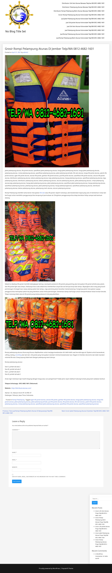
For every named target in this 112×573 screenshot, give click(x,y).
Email (14, 460)
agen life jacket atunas (38, 400)
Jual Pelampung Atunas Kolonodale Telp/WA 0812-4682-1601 (84, 30)
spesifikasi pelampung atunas (89, 404)
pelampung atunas (11, 404)
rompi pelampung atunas (26, 404)
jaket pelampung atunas (22, 402)
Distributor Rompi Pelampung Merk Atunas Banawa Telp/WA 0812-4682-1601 (79, 11)
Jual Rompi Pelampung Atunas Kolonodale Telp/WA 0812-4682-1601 (82, 34)
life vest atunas (80, 402)
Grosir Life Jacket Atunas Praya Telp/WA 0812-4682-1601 (102, 529)
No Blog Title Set (15, 31)
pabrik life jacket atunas (93, 402)
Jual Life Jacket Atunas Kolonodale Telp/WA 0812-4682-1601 (85, 22)
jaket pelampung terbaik (39, 402)
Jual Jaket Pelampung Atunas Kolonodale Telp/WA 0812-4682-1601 (82, 19)
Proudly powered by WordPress (49, 568)
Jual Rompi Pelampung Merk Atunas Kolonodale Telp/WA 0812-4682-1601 (80, 38)
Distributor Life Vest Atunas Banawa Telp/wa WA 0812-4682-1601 (83, 3)
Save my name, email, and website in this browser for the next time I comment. (39, 476)
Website (14, 467)
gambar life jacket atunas (66, 400)
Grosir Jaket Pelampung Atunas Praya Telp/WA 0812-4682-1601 (102, 535)
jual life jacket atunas (55, 402)
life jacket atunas (68, 402)
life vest (42, 193)
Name (14, 452)
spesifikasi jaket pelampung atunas (47, 404)
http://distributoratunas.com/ (21, 388)
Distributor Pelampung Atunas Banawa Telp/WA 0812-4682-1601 (83, 7)
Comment (16, 430)
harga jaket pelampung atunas (86, 400)
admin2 (25, 52)
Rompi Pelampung (18, 400)
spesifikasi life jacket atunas (69, 404)
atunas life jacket (51, 400)
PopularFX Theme (67, 568)
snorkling (18, 355)
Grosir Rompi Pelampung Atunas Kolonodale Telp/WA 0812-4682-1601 (81, 15)
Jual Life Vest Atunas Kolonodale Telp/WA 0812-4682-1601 (85, 26)
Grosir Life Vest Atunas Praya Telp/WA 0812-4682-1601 (102, 513)
